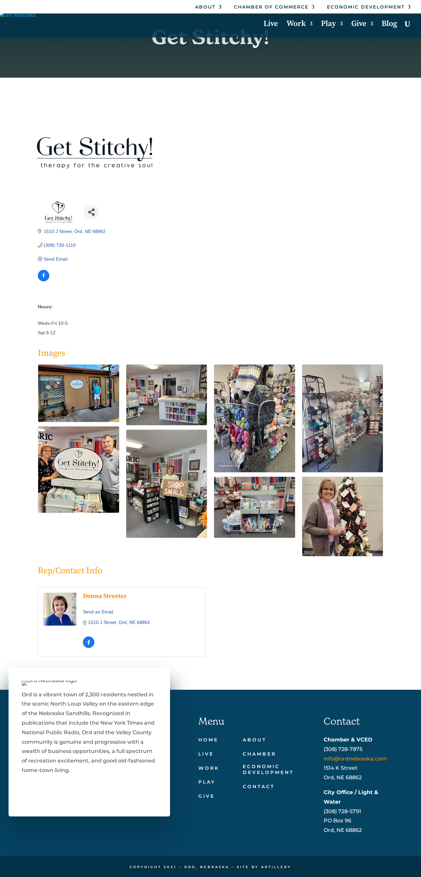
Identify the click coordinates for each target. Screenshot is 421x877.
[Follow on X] (46, 790)
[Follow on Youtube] (88, 790)
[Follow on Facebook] (25, 790)
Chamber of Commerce (271, 7)
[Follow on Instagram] (67, 790)
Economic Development (366, 7)
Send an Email (98, 611)
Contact (259, 786)
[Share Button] (91, 212)
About (205, 7)
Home (208, 740)
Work (296, 25)
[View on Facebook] (43, 279)
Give (358, 25)
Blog (389, 25)
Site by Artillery (264, 867)
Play (328, 25)
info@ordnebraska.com (355, 759)
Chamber (259, 754)
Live (270, 25)
